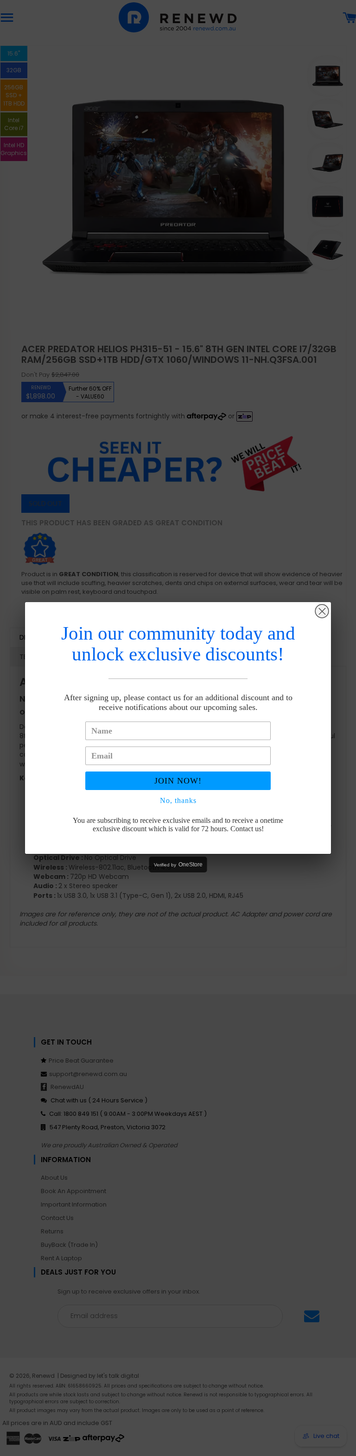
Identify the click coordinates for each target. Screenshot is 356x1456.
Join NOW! (178, 780)
